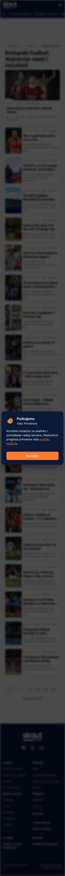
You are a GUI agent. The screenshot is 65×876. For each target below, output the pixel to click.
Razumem (32, 456)
